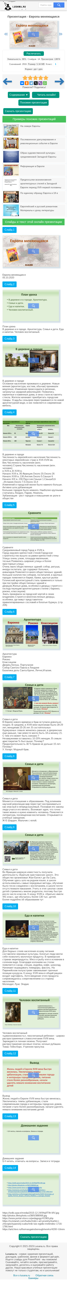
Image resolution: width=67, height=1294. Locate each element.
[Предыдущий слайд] (6, 34)
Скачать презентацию (18, 111)
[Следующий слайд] (61, 34)
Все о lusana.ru (21, 1275)
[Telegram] (31, 83)
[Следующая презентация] (60, 81)
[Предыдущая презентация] (8, 81)
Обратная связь (44, 1275)
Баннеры (33, 1278)
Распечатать (34, 53)
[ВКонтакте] (22, 83)
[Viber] (40, 83)
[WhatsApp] (45, 83)
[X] (36, 83)
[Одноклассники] (27, 83)
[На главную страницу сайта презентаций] (15, 6)
